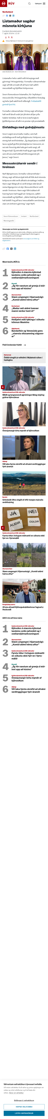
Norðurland (7, 12)
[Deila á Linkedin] (13, 15)
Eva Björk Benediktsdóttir (12, 31)
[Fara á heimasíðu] (9, 3)
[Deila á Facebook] (7, 15)
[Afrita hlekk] (3, 15)
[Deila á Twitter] (10, 15)
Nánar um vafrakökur (16, 1093)
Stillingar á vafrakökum (24, 1100)
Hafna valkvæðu (24, 1107)
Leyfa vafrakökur (24, 1113)
